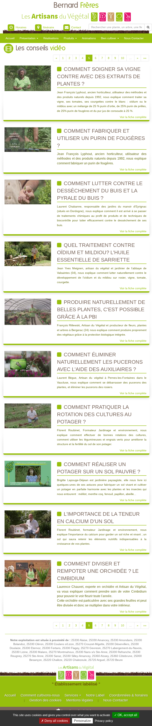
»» (144, 58)
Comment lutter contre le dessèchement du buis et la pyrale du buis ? (99, 191)
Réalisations (51, 38)
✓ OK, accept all (125, 715)
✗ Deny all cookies (54, 720)
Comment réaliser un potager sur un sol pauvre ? (98, 467)
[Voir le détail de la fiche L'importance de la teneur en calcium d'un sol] (28, 524)
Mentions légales (79, 700)
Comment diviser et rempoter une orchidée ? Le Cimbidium (98, 571)
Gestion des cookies (45, 700)
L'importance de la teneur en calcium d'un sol (98, 517)
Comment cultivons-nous (40, 695)
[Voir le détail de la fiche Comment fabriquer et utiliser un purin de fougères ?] (28, 139)
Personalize (82, 720)
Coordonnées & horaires (128, 695)
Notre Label (95, 695)
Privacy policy (104, 720)
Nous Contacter (134, 38)
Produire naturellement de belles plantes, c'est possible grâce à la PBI (101, 309)
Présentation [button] (28, 38)
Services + (73, 695)
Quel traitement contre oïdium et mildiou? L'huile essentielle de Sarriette (96, 252)
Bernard (76, 5)
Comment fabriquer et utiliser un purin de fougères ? (101, 138)
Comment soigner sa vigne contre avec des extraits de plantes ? (99, 76)
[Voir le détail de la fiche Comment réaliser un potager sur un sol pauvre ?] (28, 473)
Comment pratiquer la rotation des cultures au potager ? (94, 414)
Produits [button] (69, 38)
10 (122, 58)
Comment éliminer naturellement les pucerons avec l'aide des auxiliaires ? (100, 362)
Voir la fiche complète (133, 117)
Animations (89, 38)
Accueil (10, 38)
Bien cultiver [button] (109, 38)
